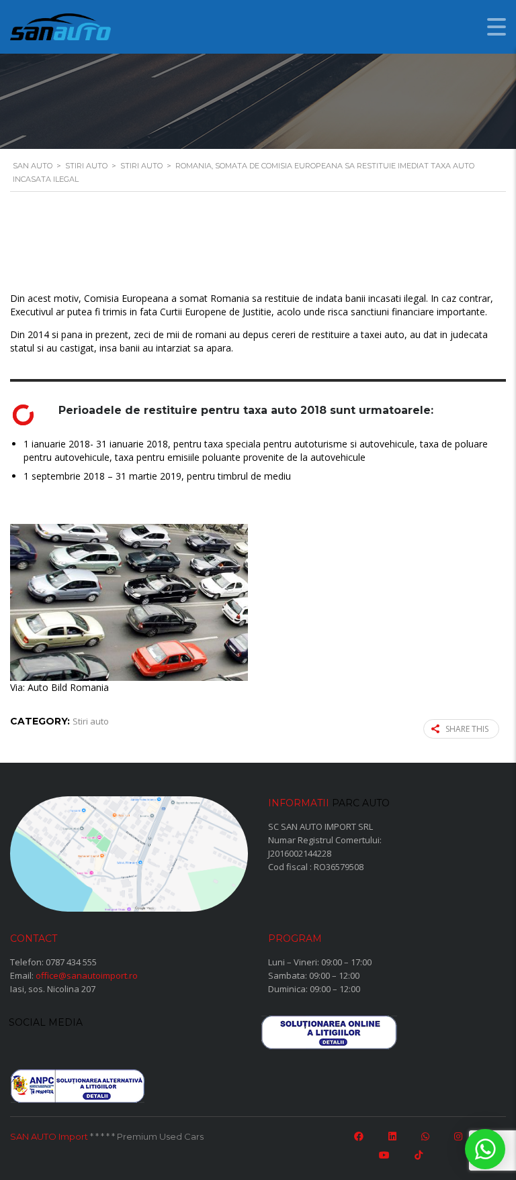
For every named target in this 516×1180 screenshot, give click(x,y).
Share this (466, 729)
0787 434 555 (71, 962)
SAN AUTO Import (49, 1136)
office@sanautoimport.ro (87, 975)
